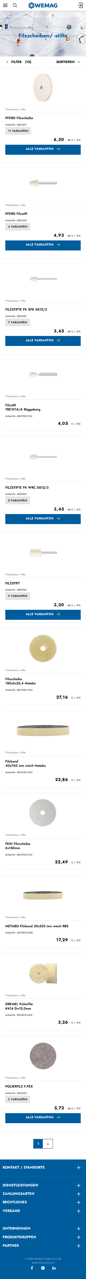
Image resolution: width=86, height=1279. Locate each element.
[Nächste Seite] (48, 1144)
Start (5, 16)
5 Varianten (17, 500)
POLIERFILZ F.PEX (19, 1086)
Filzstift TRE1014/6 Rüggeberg (22, 407)
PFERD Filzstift (16, 213)
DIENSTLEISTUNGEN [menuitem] (20, 1185)
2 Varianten (17, 1099)
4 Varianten (17, 227)
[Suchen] (15, 5)
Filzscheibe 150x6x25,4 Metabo (20, 681)
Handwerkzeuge (41, 16)
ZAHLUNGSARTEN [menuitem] (18, 1193)
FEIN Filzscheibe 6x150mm (17, 845)
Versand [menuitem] (11, 1210)
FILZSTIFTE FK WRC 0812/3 (27, 487)
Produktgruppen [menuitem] (19, 1237)
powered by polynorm (43, 1262)
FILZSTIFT (12, 583)
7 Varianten (17, 322)
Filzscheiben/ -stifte (15, 109)
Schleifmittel (63, 16)
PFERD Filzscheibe (19, 118)
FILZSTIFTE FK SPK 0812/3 (26, 309)
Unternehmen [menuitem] (16, 1228)
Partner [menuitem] (11, 1245)
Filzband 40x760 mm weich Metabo (25, 763)
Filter (21, 61)
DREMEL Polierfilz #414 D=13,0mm (19, 1006)
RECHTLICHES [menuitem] (15, 1202)
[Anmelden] (80, 5)
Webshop (19, 16)
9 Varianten (17, 596)
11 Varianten (18, 131)
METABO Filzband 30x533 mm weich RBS (36, 926)
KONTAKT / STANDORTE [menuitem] (24, 1167)
